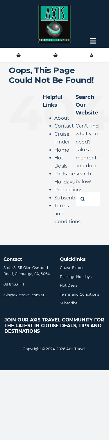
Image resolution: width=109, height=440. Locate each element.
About (61, 118)
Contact (64, 126)
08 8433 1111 (13, 284)
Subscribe (66, 198)
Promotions (68, 189)
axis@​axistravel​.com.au (24, 295)
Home (61, 150)
